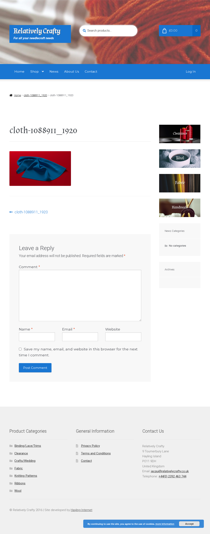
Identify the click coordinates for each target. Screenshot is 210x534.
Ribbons (19, 483)
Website (112, 329)
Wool (17, 491)
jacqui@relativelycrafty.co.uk (170, 471)
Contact (91, 71)
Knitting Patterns (25, 476)
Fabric (18, 468)
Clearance (21, 453)
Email (68, 329)
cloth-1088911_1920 (35, 95)
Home (19, 71)
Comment (29, 267)
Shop (34, 71)
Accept (189, 524)
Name (26, 329)
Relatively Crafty (37, 31)
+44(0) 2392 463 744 (172, 476)
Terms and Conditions (96, 453)
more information (164, 523)
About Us (71, 71)
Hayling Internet (81, 510)
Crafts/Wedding (24, 461)
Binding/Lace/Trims (27, 446)
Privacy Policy (90, 446)
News (53, 71)
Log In (191, 71)
